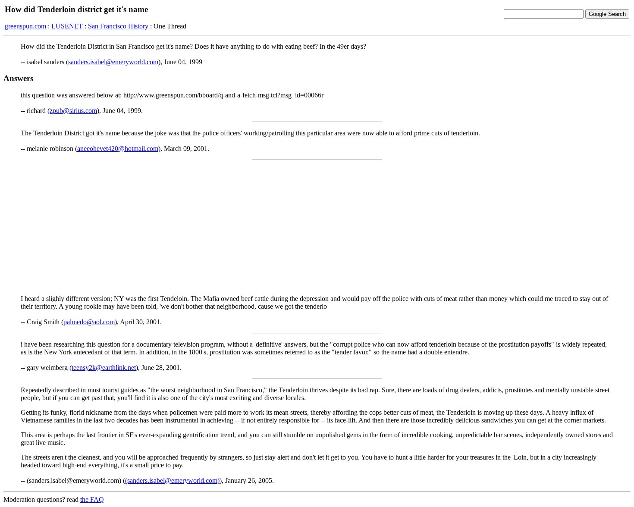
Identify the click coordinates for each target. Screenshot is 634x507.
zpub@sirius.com (73, 110)
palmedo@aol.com (89, 321)
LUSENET (67, 26)
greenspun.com (25, 26)
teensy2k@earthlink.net (104, 367)
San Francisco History (118, 26)
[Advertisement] (317, 227)
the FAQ (92, 499)
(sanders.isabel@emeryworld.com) (172, 480)
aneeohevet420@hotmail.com (117, 148)
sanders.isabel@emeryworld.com (113, 62)
